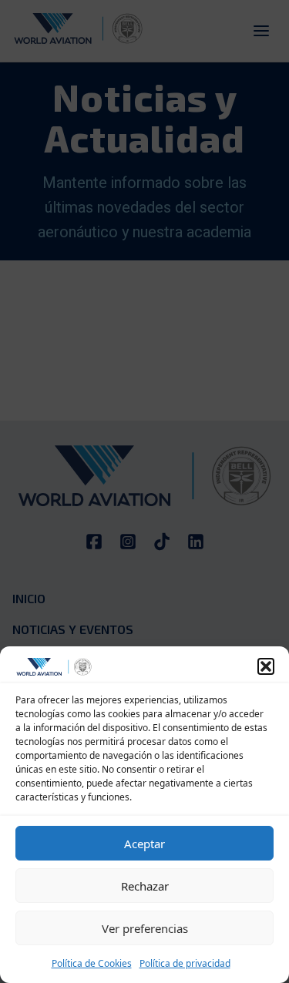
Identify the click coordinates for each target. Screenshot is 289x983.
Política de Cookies (92, 963)
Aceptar (144, 843)
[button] (266, 666)
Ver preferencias (145, 928)
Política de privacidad (184, 963)
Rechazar (145, 886)
